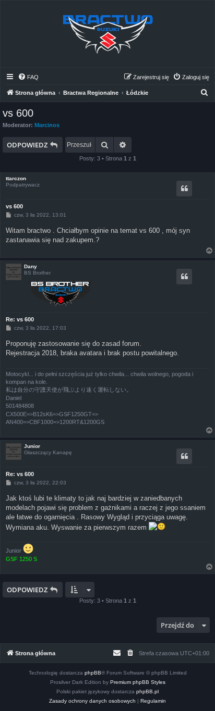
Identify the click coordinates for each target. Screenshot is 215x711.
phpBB (93, 673)
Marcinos (46, 125)
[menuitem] (28, 77)
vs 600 (18, 113)
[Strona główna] (107, 34)
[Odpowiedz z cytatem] (184, 188)
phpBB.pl (147, 691)
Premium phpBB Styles (137, 682)
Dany (30, 266)
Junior (32, 446)
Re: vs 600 (20, 319)
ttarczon (16, 178)
